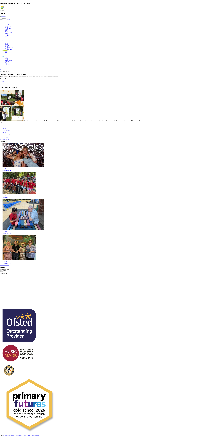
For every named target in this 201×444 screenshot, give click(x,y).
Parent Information (6, 40)
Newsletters (7, 265)
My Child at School (8, 57)
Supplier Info (7, 63)
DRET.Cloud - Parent (8, 49)
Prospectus (6, 42)
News (6, 51)
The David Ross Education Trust (8, 435)
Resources (6, 46)
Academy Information (6, 21)
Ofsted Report (7, 61)
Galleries (4, 84)
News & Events (5, 50)
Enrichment (6, 33)
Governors (6, 29)
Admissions (6, 43)
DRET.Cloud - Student (8, 58)
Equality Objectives (10, 24)
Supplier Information (35, 435)
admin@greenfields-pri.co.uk (3, 275)
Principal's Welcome (8, 26)
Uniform (6, 36)
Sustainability (9, 25)
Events (6, 53)
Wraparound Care (10, 47)
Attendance (6, 44)
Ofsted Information (19, 435)
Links (3, 56)
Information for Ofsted (8, 60)
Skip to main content (3, 0)
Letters (6, 52)
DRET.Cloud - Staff (8, 59)
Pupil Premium (7, 39)
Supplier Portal (7, 64)
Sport (7, 35)
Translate (8, 19)
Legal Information (27, 435)
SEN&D (6, 38)
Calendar (4, 83)
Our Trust (6, 27)
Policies (8, 23)
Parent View (7, 62)
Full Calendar (2, 139)
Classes (6, 30)
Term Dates (6, 48)
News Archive (2, 265)
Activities (8, 34)
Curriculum (6, 31)
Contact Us (4, 55)
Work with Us (9, 28)
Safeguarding (7, 45)
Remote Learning (9, 32)
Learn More (2, 69)
